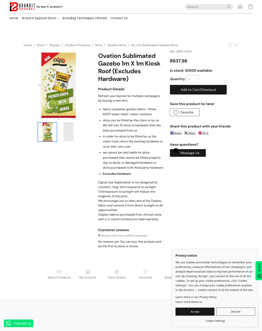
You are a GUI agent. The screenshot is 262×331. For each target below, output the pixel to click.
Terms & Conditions (66, 314)
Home (13, 18)
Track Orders (117, 277)
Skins (98, 45)
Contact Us (119, 18)
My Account (87, 277)
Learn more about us (188, 302)
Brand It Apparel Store (39, 18)
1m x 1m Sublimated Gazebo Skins (154, 45)
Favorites (145, 277)
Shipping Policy (115, 314)
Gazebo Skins (116, 45)
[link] (215, 319)
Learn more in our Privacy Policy (196, 297)
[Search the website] (229, 6)
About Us (156, 314)
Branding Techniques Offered (85, 18)
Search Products (59, 277)
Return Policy (138, 314)
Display (54, 45)
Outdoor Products (77, 45)
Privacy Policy (93, 314)
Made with (118, 321)
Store (40, 45)
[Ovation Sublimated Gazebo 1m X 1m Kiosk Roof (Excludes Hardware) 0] (47, 132)
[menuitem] (230, 45)
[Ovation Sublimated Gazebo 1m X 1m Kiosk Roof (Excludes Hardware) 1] (68, 132)
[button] (35, 6)
